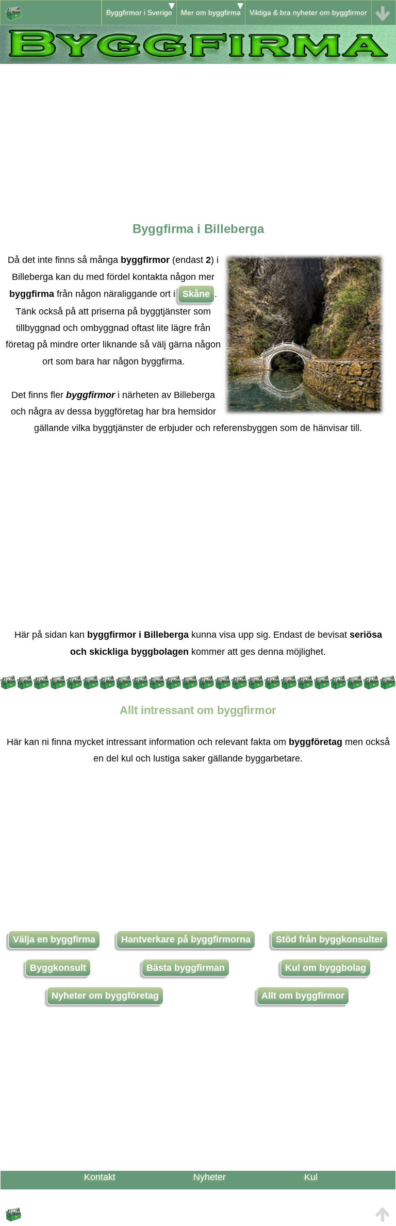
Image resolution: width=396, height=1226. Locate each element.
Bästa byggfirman (185, 968)
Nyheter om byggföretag (105, 995)
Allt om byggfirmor (302, 995)
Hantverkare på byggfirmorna (186, 939)
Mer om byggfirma (211, 12)
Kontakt (100, 1177)
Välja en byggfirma (54, 939)
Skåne (196, 294)
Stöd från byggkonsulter (329, 939)
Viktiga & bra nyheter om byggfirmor (308, 12)
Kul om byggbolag (325, 968)
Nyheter (209, 1177)
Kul (311, 1177)
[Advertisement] (198, 136)
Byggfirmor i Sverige (139, 12)
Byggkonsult (58, 968)
